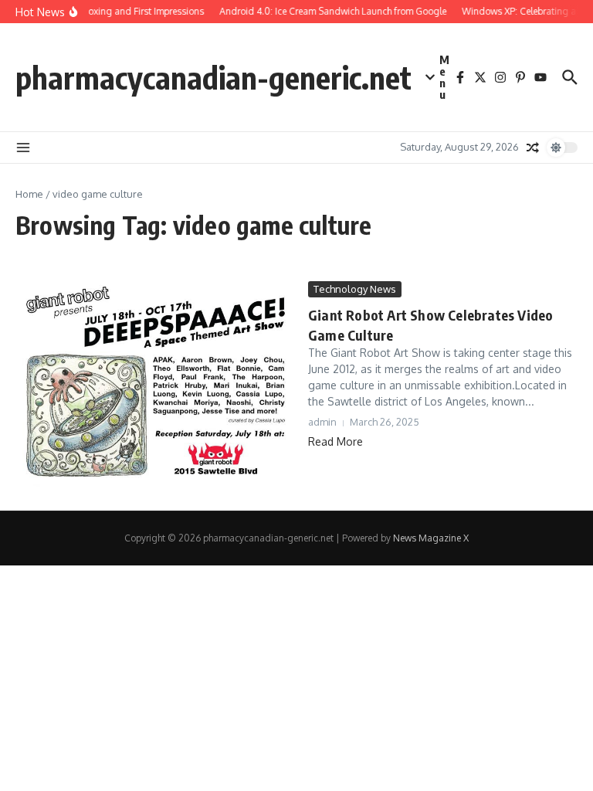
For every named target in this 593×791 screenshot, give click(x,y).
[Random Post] (533, 147)
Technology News (354, 289)
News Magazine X (431, 538)
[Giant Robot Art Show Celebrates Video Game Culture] (155, 384)
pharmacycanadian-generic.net (213, 77)
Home (29, 194)
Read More (335, 441)
